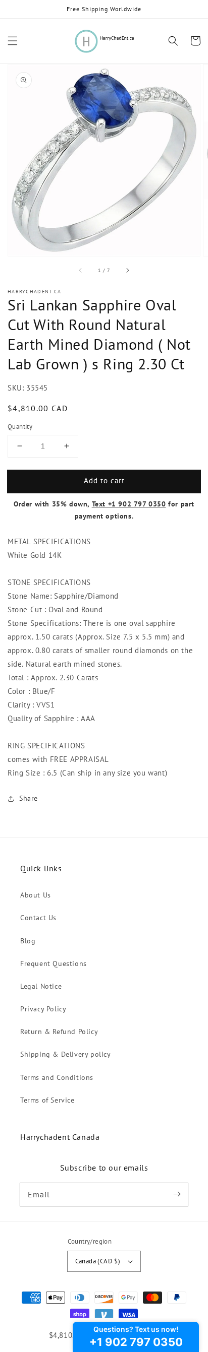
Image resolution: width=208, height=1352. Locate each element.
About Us (35, 894)
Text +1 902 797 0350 (129, 503)
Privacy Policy (43, 1008)
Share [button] (28, 798)
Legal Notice (41, 986)
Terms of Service (47, 1100)
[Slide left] (81, 270)
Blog (27, 940)
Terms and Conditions (56, 1077)
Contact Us (38, 917)
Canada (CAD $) (98, 1261)
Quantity (20, 426)
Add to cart (104, 480)
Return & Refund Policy (59, 1031)
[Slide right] (127, 270)
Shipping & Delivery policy (65, 1054)
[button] (13, 41)
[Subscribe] (177, 1194)
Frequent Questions (53, 963)
